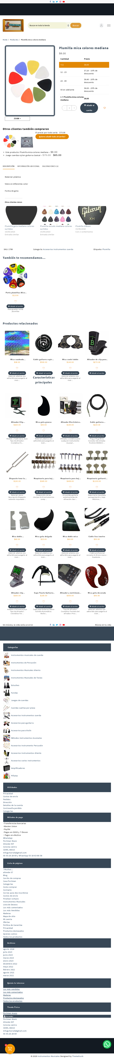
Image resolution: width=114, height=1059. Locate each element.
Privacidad (8, 793)
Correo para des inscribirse (15, 893)
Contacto (7, 890)
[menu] (108, 25)
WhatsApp (8, 838)
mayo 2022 (8, 966)
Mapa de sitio (9, 916)
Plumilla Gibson (83, 226)
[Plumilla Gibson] (91, 215)
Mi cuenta (7, 919)
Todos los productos (12, 937)
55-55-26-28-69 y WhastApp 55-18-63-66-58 (22, 855)
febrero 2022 (9, 969)
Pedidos (7, 799)
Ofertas (6, 922)
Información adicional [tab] (28, 166)
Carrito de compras (12, 878)
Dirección (7, 802)
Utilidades (12, 787)
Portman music (10, 1013)
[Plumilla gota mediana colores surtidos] (21, 215)
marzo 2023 (8, 958)
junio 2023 (8, 955)
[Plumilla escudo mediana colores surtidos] (56, 215)
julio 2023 (7, 952)
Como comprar (10, 887)
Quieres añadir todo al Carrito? (52, 136)
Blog (5, 875)
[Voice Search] (68, 25)
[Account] (101, 25)
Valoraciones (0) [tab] (50, 166)
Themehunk (77, 1056)
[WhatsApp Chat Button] (107, 1044)
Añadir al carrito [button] (16, 306)
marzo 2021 (8, 975)
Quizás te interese (15, 983)
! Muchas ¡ (8, 869)
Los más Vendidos (11, 910)
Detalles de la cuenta (13, 805)
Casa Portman (9, 881)
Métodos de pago (15, 817)
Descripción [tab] (9, 166)
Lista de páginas (15, 863)
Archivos (11, 943)
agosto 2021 (8, 972)
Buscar (76, 25)
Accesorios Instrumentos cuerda (58, 249)
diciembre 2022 (10, 963)
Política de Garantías (13, 925)
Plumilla (106, 249)
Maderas (7, 913)
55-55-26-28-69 (10, 1033)
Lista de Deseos (10, 904)
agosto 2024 (8, 949)
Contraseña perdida (12, 808)
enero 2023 (8, 961)
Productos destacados (13, 931)
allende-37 (8, 872)
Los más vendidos (11, 989)
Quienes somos (10, 934)
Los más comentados (13, 907)
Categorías (13, 647)
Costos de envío (10, 796)
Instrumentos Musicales (14, 901)
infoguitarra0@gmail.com (15, 852)
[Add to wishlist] (104, 108)
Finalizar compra (11, 898)
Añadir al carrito (90, 108)
